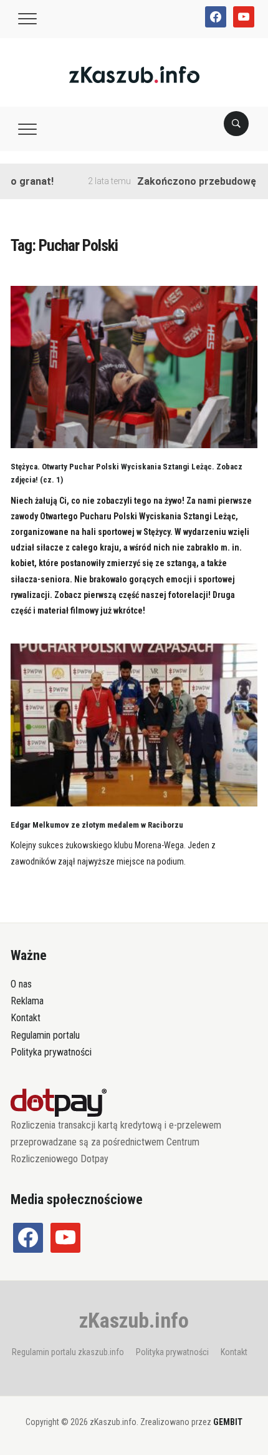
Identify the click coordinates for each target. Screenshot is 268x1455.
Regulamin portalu (45, 1035)
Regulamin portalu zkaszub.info (68, 1352)
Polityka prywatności (51, 1052)
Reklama (27, 1001)
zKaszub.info (134, 1320)
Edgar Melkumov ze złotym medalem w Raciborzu (97, 825)
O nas (21, 984)
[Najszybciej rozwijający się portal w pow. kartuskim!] (134, 74)
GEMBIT (227, 1422)
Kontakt (26, 1018)
